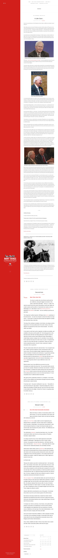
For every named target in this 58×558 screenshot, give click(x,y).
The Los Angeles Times (29, 477)
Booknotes (42, 448)
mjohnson (43, 20)
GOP (34, 15)
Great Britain (41, 289)
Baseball (32, 289)
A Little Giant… (39, 18)
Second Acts (39, 292)
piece (47, 315)
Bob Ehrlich (31, 310)
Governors (37, 15)
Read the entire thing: (27, 231)
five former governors (45, 308)
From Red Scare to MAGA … (28, 541)
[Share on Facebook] (25, 281)
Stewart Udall (39, 405)
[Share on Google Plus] (29, 281)
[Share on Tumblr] (33, 281)
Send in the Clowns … (27, 543)
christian (43, 294)
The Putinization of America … (28, 546)
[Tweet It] (27, 281)
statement (33, 432)
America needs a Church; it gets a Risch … (30, 544)
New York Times (30, 420)
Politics (46, 289)
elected (40, 356)
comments (27, 371)
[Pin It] (31, 281)
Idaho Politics (42, 15)
